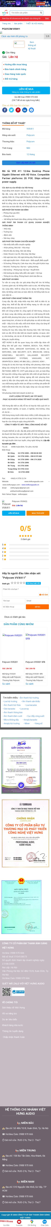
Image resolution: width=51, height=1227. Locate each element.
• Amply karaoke (30, 720)
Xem (47, 18)
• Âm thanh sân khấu (30, 701)
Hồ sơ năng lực (9, 1013)
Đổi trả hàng (11, 79)
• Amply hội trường (11, 723)
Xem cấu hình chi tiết (25, 163)
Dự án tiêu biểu (9, 1019)
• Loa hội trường (10, 701)
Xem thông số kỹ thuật (32, 45)
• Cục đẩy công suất (35, 716)
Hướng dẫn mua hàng (16, 64)
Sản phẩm (18, 23)
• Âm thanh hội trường (29, 698)
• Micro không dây (11, 720)
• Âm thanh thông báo (13, 712)
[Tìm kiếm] (41, 12)
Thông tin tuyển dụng (12, 1031)
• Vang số (38, 723)
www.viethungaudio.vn (30, 485)
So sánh (6, 684)
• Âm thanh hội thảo (12, 705)
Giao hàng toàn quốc (15, 74)
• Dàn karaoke (9, 709)
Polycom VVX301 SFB (35, 662)
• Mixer (27, 723)
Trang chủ (6, 23)
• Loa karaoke (31, 705)
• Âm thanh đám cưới (12, 716)
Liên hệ (19, 505)
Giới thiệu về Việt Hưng (13, 1007)
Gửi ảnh (44, 595)
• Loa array (24, 709)
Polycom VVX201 (10, 662)
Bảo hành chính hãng (15, 69)
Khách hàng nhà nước (12, 1025)
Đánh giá (5, 584)
